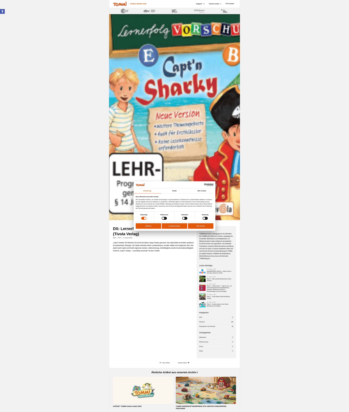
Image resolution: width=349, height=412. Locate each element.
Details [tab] (174, 190)
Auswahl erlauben (174, 226)
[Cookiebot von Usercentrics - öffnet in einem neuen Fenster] (205, 184)
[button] (2, 11)
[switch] (164, 218)
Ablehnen (148, 226)
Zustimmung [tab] (147, 190)
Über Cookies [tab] (201, 190)
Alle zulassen (200, 226)
